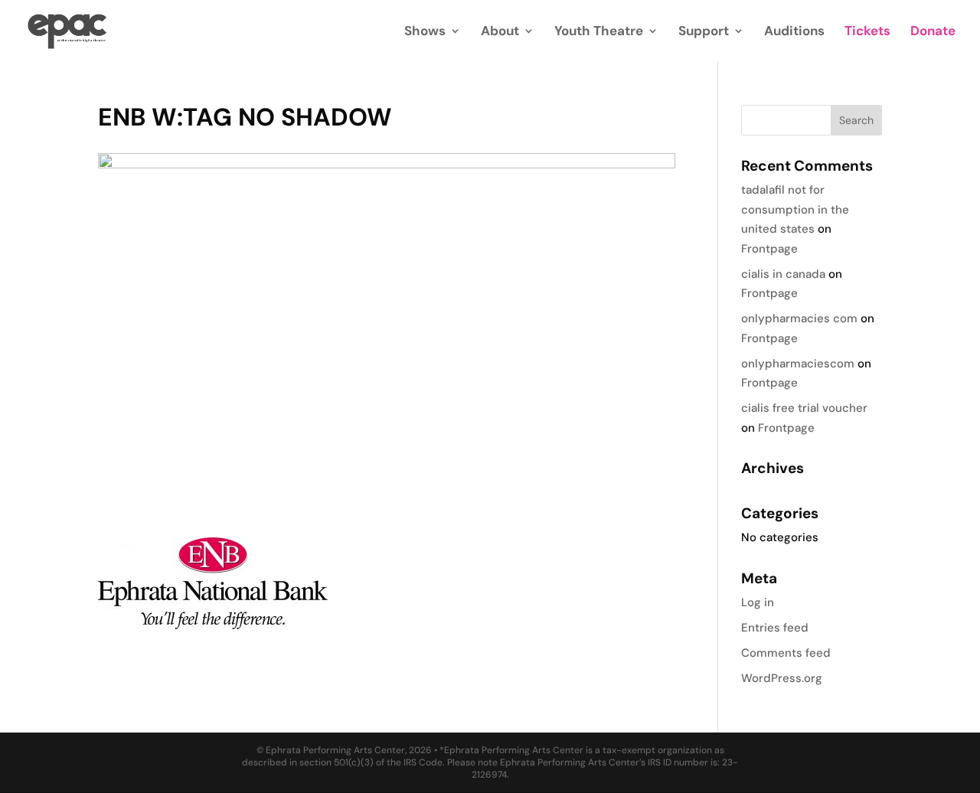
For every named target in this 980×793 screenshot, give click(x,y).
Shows (425, 32)
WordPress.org (781, 678)
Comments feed (786, 653)
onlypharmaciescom (797, 363)
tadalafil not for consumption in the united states (795, 209)
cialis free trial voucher (804, 408)
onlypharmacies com (799, 318)
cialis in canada (783, 274)
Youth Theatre (598, 32)
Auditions (794, 32)
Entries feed (774, 627)
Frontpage (769, 248)
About (500, 32)
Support (703, 32)
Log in (757, 602)
